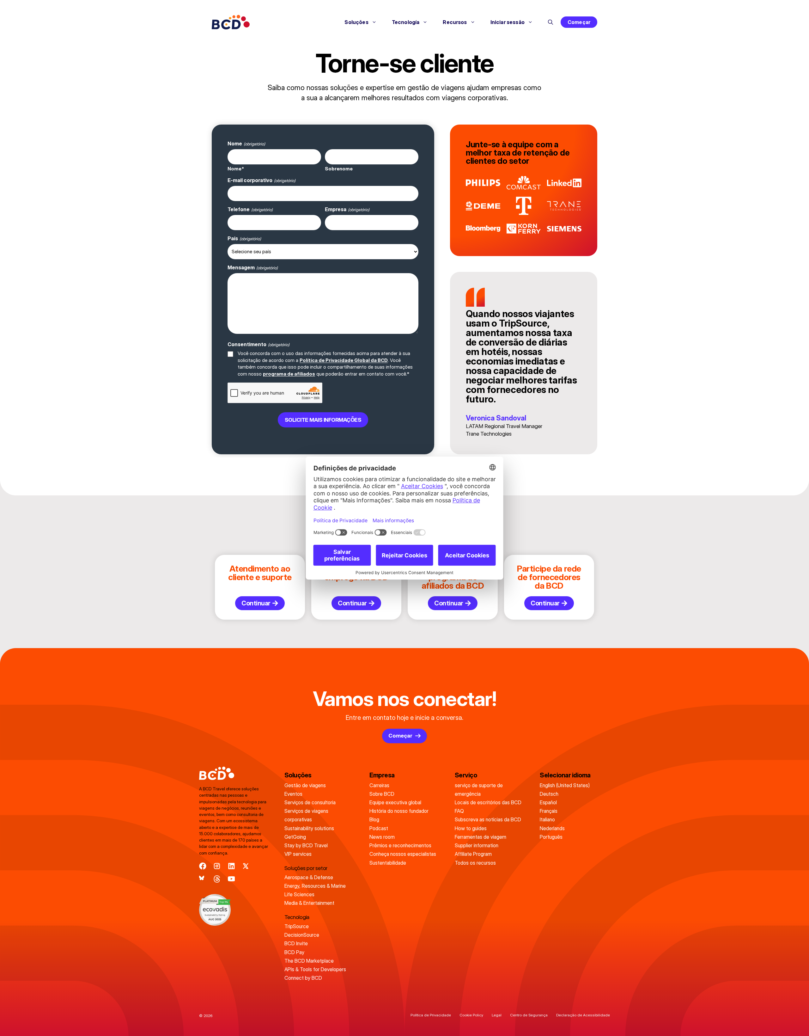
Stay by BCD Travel (306, 845)
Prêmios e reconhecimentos (400, 845)
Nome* (236, 169)
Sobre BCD (381, 794)
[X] (245, 866)
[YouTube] (231, 879)
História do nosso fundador (399, 811)
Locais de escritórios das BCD (488, 802)
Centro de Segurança (529, 1015)
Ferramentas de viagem (480, 837)
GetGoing (295, 837)
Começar (579, 22)
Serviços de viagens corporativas (306, 815)
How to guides (471, 828)
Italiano (547, 819)
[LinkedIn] (231, 866)
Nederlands (552, 828)
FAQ (459, 811)
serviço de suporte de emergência (479, 789)
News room (382, 837)
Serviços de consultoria (310, 802)
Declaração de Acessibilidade (583, 1015)
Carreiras (379, 785)
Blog (374, 819)
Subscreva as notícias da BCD (488, 819)
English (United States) (565, 785)
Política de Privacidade (431, 1015)
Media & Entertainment (309, 903)
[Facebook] (202, 866)
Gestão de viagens (305, 785)
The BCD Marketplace (309, 961)
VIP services (298, 854)
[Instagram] (217, 866)
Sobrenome (339, 169)
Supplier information (476, 845)
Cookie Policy (471, 1015)
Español (548, 802)
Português (551, 837)
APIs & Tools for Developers (315, 969)
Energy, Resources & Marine (315, 886)
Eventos (293, 794)
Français (548, 811)
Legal (497, 1015)
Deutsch (549, 794)
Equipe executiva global (395, 802)
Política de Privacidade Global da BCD (344, 360)
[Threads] (217, 879)
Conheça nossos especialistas (402, 854)
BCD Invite (296, 943)
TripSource (296, 926)
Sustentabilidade (387, 863)
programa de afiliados (289, 374)
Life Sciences (299, 894)
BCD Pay (294, 952)
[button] (550, 22)
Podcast (378, 828)
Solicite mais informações (323, 420)
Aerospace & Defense (308, 877)
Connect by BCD (303, 978)
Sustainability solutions (309, 828)
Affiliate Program (473, 854)
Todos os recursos (475, 863)
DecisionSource (301, 935)
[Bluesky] (202, 879)
